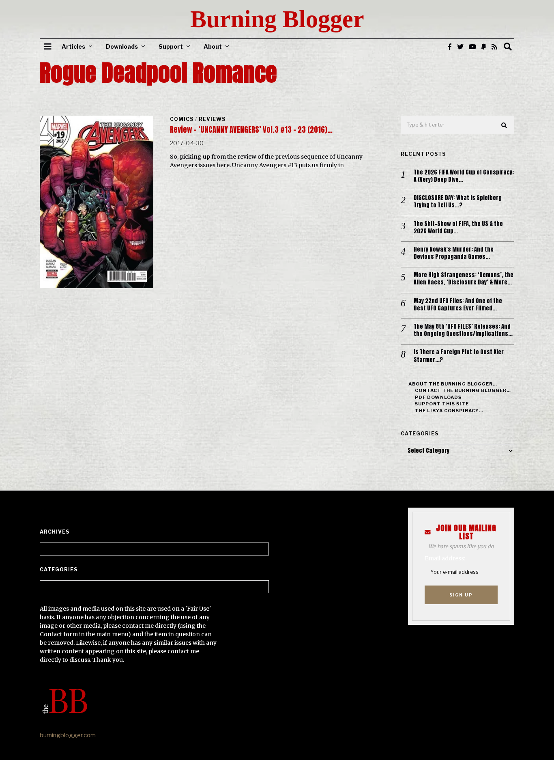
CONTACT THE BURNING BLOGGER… (463, 390)
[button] (504, 125)
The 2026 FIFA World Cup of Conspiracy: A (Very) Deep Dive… (464, 176)
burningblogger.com (68, 735)
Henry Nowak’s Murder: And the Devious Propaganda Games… (454, 253)
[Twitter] (460, 47)
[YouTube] (472, 47)
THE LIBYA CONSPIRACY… (449, 410)
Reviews (212, 119)
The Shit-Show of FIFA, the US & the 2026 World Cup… (458, 227)
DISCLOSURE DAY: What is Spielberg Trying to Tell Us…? (458, 201)
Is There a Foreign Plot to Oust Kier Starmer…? (459, 356)
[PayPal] (483, 47)
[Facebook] (450, 47)
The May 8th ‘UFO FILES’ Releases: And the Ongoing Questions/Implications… (463, 330)
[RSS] (494, 47)
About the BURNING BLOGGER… (452, 384)
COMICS (181, 119)
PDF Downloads (438, 397)
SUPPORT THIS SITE (442, 404)
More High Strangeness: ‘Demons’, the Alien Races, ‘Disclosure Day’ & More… (463, 278)
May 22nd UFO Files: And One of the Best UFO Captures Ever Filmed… (458, 304)
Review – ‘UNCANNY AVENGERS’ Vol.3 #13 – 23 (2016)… (251, 129)
